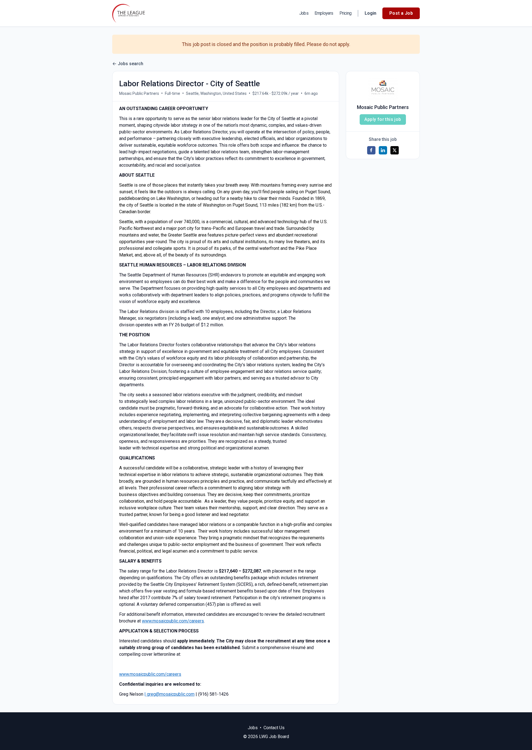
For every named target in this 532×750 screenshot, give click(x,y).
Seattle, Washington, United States (216, 93)
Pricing (345, 13)
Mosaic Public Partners (139, 93)
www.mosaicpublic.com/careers (173, 621)
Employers (323, 13)
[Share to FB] (371, 150)
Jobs (303, 13)
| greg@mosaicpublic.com (169, 694)
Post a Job (401, 13)
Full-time (172, 93)
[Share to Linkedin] (383, 150)
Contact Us (274, 727)
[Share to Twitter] (394, 150)
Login (370, 13)
